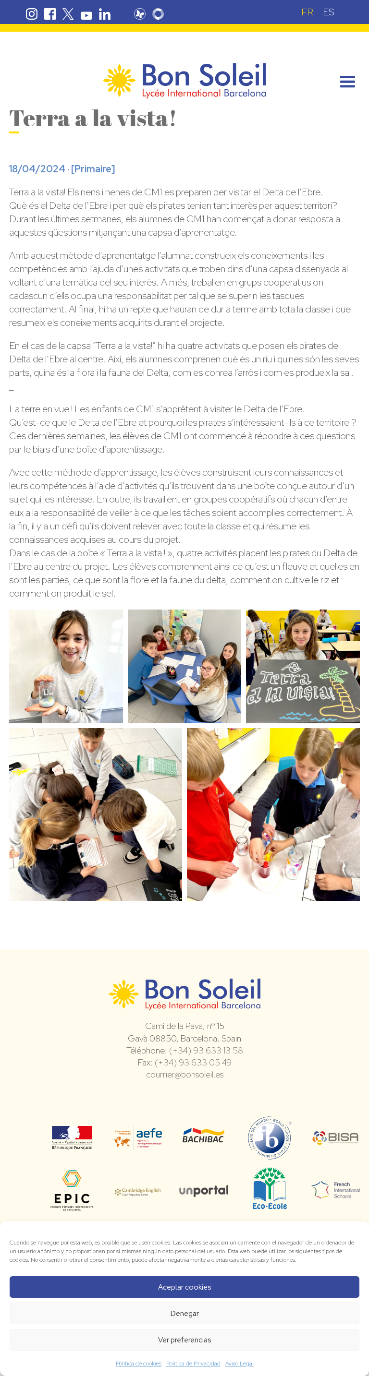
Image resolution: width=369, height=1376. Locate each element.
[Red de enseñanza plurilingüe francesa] (335, 1192)
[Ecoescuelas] (270, 1204)
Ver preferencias (184, 1340)
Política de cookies (138, 1363)
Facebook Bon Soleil (50, 14)
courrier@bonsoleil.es (184, 1074)
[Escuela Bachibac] (203, 1139)
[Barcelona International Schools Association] (335, 1139)
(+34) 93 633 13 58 (206, 1050)
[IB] (270, 1155)
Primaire (92, 169)
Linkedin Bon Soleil (105, 14)
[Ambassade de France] (72, 1143)
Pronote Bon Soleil (140, 14)
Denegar (185, 1313)
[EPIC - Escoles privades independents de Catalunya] (72, 1209)
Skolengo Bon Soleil (158, 14)
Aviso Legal (239, 1363)
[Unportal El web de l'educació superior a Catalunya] (203, 1190)
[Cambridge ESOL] (137, 1190)
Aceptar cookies (184, 1287)
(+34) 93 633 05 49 (193, 1062)
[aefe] (137, 1143)
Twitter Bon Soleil (68, 14)
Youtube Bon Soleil (86, 14)
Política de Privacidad (193, 1363)
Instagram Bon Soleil (31, 14)
